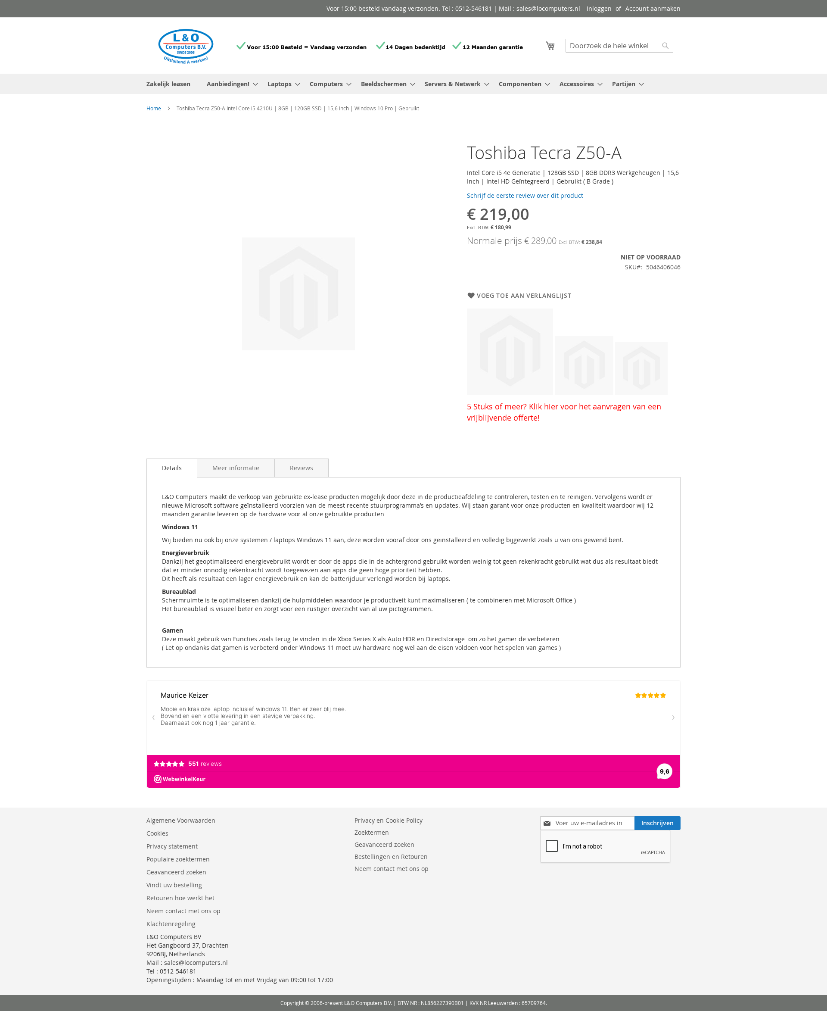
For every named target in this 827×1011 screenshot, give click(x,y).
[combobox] (619, 46)
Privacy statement (172, 846)
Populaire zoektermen (178, 859)
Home (153, 108)
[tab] (171, 468)
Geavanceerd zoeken (176, 872)
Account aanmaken (653, 8)
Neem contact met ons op (183, 911)
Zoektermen (371, 832)
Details (172, 468)
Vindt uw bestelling (174, 885)
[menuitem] (230, 84)
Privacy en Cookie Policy (388, 820)
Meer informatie (235, 468)
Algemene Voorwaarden (181, 820)
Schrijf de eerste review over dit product (525, 195)
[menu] (413, 84)
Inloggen (599, 8)
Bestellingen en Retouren (391, 856)
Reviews (301, 468)
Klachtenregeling (171, 924)
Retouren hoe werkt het (180, 898)
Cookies (157, 833)
